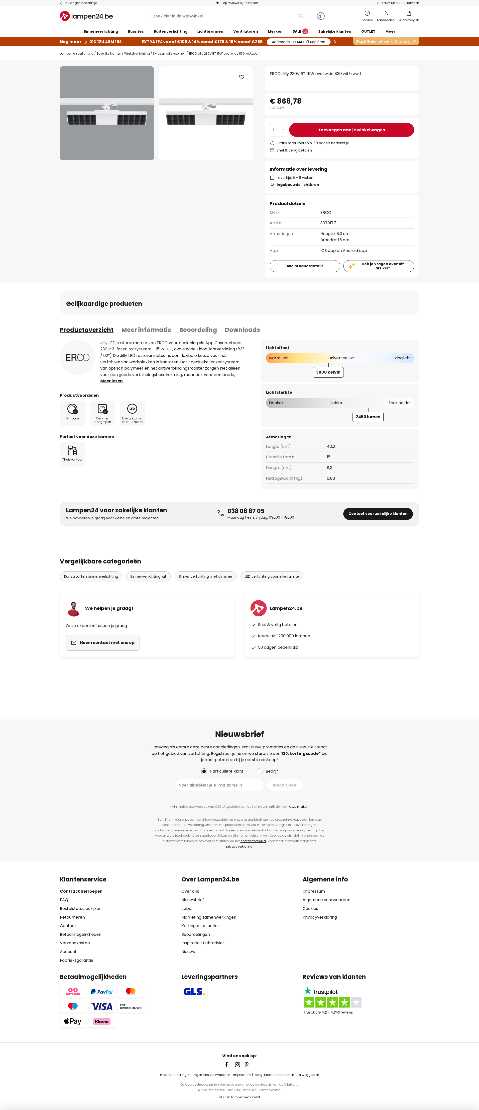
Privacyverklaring (320, 917)
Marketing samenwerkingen (208, 917)
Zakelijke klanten (109, 53)
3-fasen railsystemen (169, 53)
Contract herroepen (81, 891)
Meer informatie (146, 330)
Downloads (242, 330)
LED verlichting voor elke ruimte (272, 576)
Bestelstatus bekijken (81, 908)
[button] (242, 77)
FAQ (64, 900)
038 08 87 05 (246, 511)
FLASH (298, 41)
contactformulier (253, 841)
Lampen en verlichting (77, 53)
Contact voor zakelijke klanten (378, 513)
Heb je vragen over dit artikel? (383, 266)
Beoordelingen (195, 934)
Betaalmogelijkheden (80, 934)
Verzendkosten (75, 943)
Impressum (314, 891)
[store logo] (86, 16)
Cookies (310, 908)
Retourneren (72, 917)
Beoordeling (198, 330)
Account (68, 951)
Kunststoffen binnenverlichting (91, 576)
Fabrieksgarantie (76, 960)
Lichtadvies (214, 943)
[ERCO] (77, 357)
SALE (297, 31)
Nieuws (188, 951)
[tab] (87, 330)
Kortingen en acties (200, 926)
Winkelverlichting (137, 53)
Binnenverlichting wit (148, 576)
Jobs (186, 908)
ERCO (325, 212)
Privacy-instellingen (175, 1075)
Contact (68, 926)
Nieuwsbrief (192, 900)
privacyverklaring (239, 846)
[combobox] (228, 16)
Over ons (190, 891)
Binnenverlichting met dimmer (205, 576)
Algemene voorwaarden (326, 900)
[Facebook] (229, 1064)
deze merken (298, 806)
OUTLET (368, 31)
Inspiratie (190, 943)
